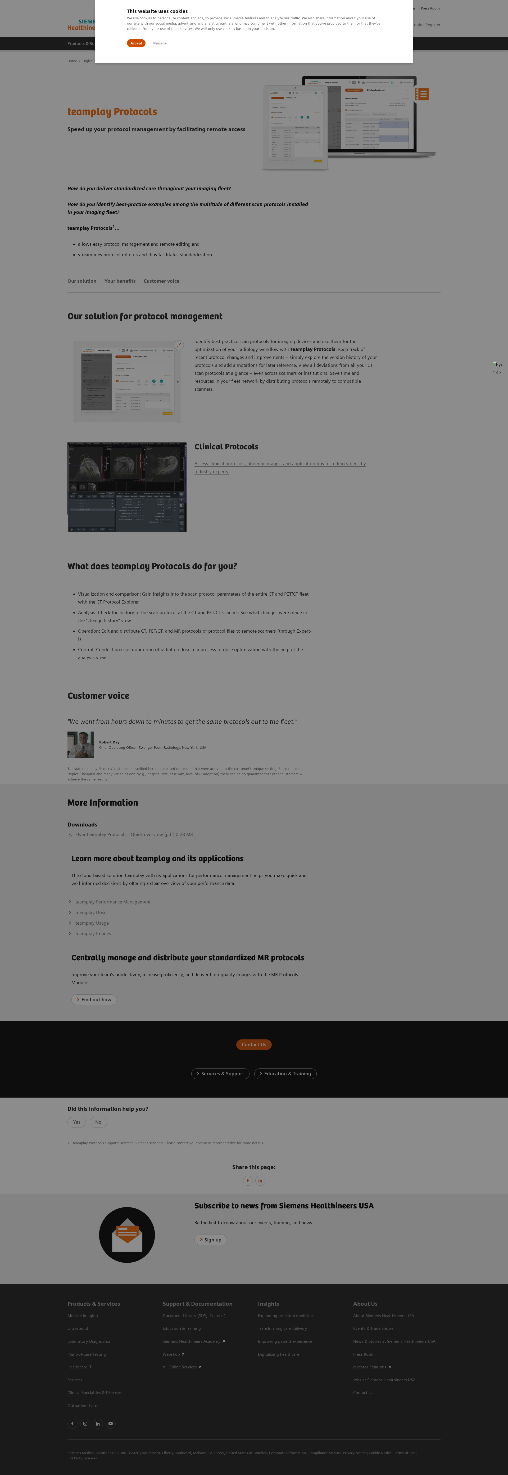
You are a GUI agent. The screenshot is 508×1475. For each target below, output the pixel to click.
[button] (498, 367)
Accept (136, 43)
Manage (159, 43)
